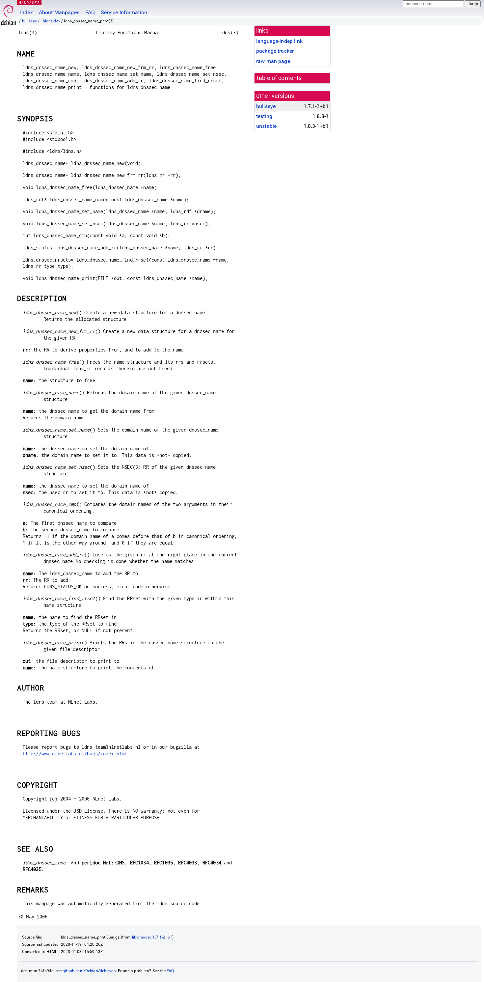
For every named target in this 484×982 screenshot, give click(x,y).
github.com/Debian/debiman (89, 970)
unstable (266, 126)
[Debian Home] (8, 13)
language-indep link (279, 41)
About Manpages (59, 12)
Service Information (124, 12)
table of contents (279, 78)
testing (264, 116)
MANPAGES (29, 2)
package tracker (275, 51)
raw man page (273, 61)
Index (26, 12)
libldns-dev (50, 21)
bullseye (29, 21)
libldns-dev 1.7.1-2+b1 (152, 937)
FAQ (90, 12)
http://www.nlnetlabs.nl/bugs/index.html (75, 753)
